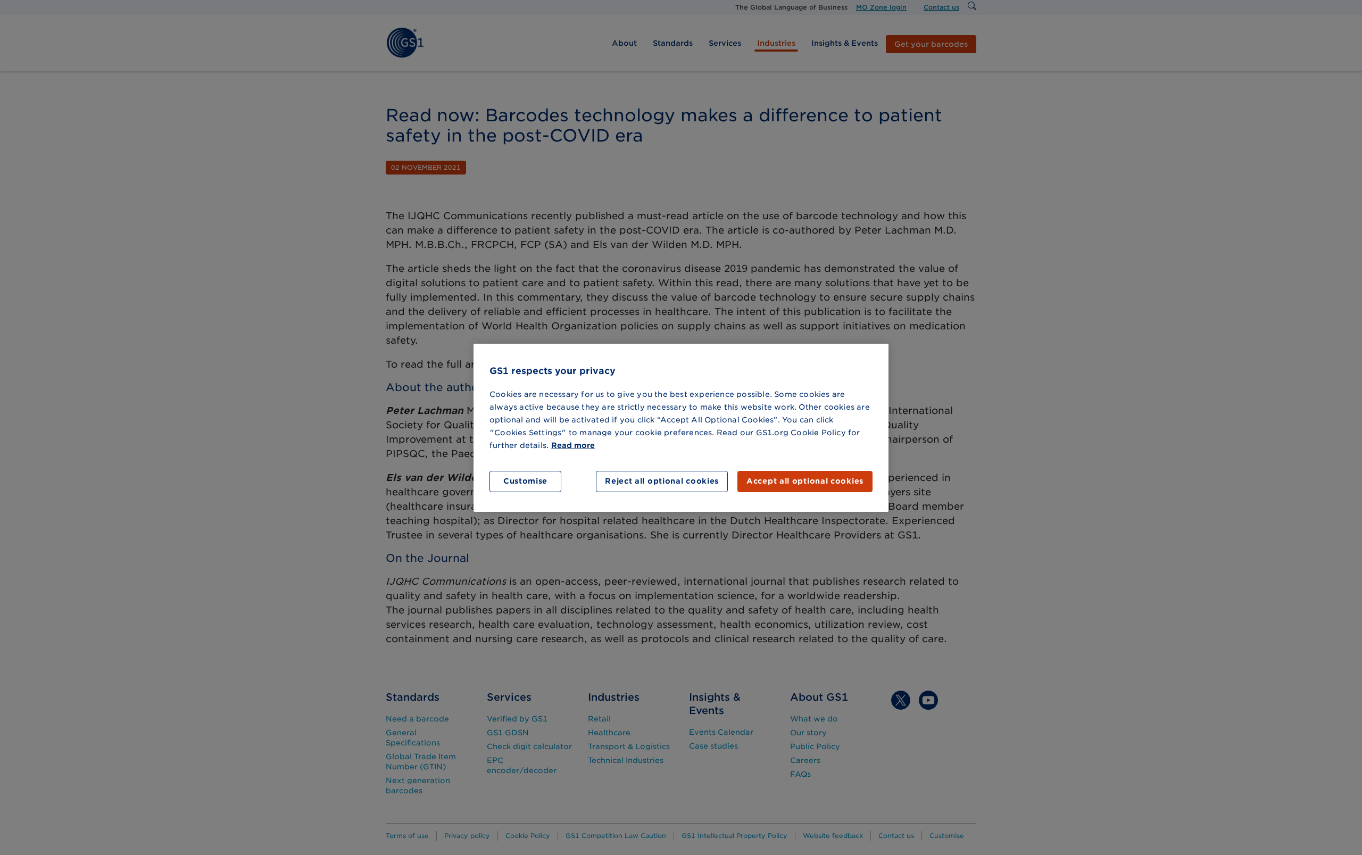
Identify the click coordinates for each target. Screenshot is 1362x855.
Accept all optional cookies (804, 481)
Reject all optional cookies (662, 481)
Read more (573, 445)
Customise (525, 481)
